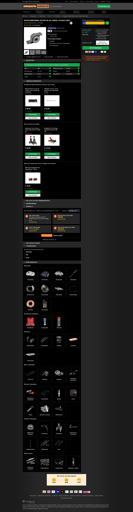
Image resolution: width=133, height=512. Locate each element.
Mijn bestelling (89, 1)
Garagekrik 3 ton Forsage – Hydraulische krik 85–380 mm (51, 129)
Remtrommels (44, 294)
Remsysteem (33, 495)
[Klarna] (48, 491)
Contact (108, 1)
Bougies (59, 399)
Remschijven (30, 279)
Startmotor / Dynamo (45, 414)
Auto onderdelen (74, 1)
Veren (59, 449)
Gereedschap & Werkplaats (44, 495)
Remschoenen (30, 294)
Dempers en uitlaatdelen (30, 467)
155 (49, 16)
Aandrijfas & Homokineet (73, 379)
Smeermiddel (44, 327)
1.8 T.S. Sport (56, 16)
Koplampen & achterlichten (30, 398)
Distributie (44, 379)
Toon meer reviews (47, 235)
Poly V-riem (30, 379)
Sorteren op (65, 210)
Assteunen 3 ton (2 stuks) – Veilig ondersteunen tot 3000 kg (32, 129)
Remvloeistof (45, 309)
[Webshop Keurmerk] (86, 492)
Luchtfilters (73, 345)
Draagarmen (33, 16)
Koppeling (59, 379)
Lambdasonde (58, 468)
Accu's (73, 399)
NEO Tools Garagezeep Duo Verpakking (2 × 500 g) (32, 168)
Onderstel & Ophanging (88, 495)
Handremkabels (73, 294)
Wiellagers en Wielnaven (30, 433)
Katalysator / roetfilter (73, 468)
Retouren (82, 1)
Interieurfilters (30, 360)
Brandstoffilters (30, 345)
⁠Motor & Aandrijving (64, 495)
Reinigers (59, 327)
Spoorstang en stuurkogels (73, 433)
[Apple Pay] (71, 491)
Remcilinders (59, 294)
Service (97, 1)
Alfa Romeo (42, 16)
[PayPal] (53, 491)
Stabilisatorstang (30, 449)
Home (66, 1)
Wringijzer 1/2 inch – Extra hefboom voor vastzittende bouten (51, 90)
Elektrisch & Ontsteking (75, 495)
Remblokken (45, 279)
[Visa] (57, 491)
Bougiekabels (44, 399)
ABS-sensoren (58, 414)
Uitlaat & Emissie (99, 495)
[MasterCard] (62, 491)
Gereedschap (30, 327)
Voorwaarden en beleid (66, 498)
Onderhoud (55, 495)
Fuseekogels (59, 433)
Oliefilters (59, 345)
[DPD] (80, 491)
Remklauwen (59, 279)
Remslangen (73, 279)
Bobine (30, 414)
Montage (102, 1)
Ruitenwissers (44, 345)
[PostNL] (76, 491)
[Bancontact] (67, 491)
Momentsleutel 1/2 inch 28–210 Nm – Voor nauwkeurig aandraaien (32, 90)
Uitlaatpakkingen (45, 468)
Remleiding (30, 309)
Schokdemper (44, 449)
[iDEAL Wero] (44, 491)
